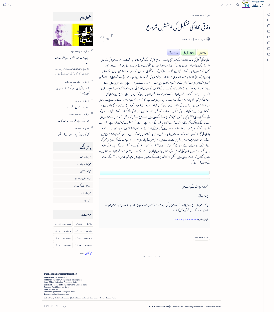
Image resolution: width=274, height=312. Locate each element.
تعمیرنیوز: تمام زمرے (84, 163)
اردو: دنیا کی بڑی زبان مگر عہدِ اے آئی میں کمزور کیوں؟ (72, 90)
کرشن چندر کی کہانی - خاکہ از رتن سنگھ (73, 134)
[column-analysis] (72, 81)
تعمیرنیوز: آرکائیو (86, 192)
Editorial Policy (49, 298)
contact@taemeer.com (186, 219)
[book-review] (75, 114)
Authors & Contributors (90, 298)
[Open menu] (268, 4)
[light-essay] (75, 51)
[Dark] (9, 4)
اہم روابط (87, 199)
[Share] (104, 39)
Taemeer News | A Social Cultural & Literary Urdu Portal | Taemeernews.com (188, 306)
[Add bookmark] (111, 35)
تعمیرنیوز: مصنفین (85, 170)
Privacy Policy (111, 298)
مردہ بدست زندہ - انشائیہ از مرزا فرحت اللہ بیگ (72, 59)
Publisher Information (62, 298)
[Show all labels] (86, 252)
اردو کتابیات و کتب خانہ (82, 185)
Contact (102, 298)
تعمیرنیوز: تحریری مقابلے (83, 177)
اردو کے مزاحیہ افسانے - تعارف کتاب (73, 120)
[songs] (78, 100)
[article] (78, 128)
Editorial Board (76, 298)
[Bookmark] (4, 4)
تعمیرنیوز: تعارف (85, 156)
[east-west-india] (201, 237)
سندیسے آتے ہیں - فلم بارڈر (78, 107)
